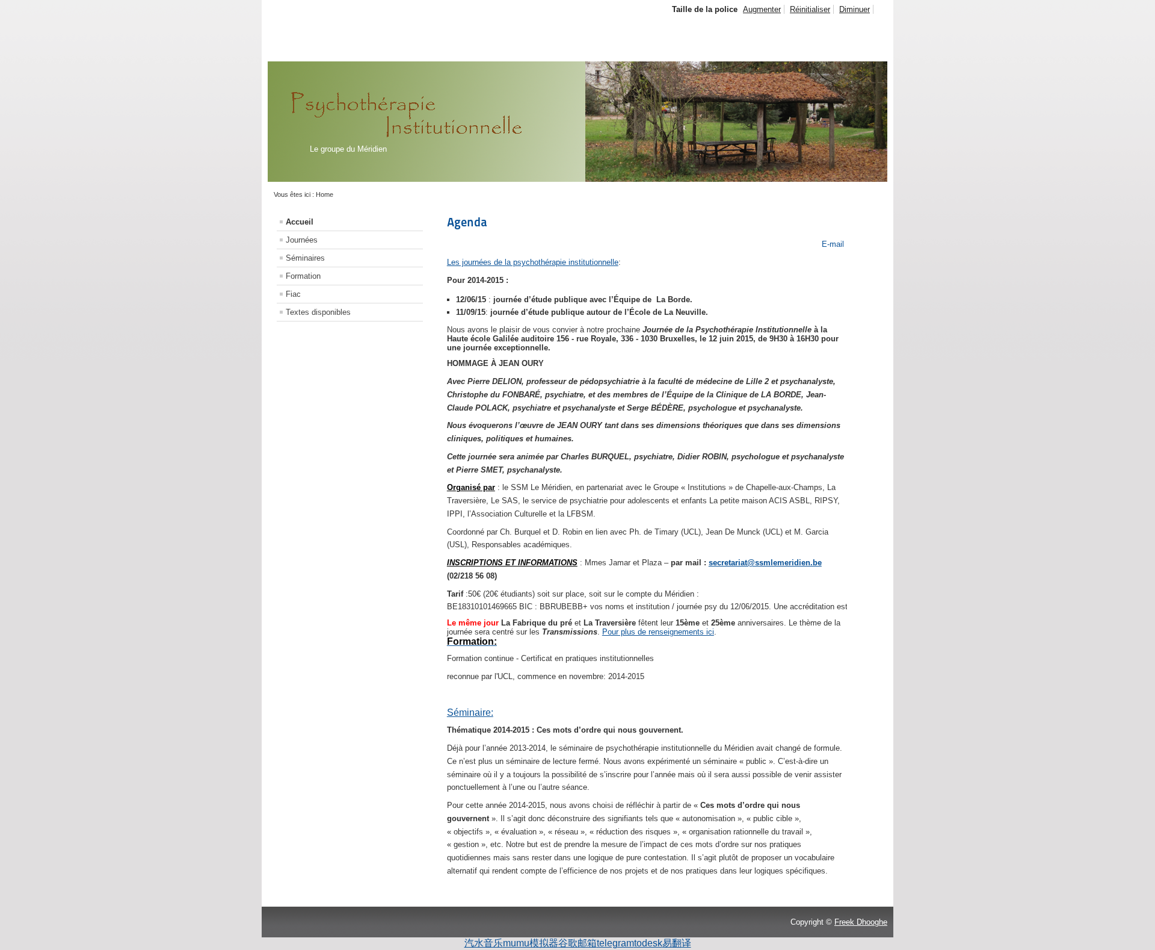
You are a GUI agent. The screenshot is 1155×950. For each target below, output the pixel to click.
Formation (303, 276)
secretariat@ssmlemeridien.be (765, 562)
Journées (302, 239)
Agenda (467, 222)
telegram (615, 943)
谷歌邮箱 (577, 943)
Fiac (293, 294)
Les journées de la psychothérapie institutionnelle (532, 262)
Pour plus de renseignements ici (658, 631)
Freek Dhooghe (860, 922)
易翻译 (676, 943)
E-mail (831, 244)
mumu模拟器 (530, 943)
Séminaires (305, 257)
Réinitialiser (810, 9)
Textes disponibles (318, 312)
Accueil (299, 221)
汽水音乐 (483, 943)
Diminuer (854, 9)
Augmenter (762, 9)
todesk (648, 943)
